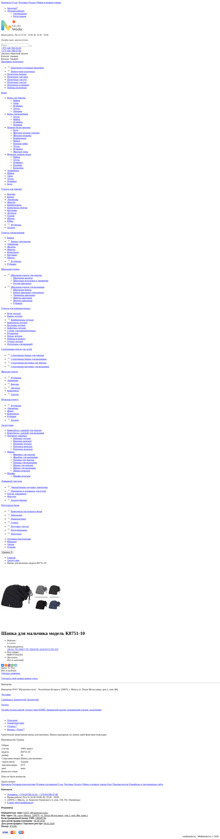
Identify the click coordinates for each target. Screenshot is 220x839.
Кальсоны (18, 168)
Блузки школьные (22, 283)
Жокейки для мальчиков (25, 457)
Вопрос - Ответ (16, 729)
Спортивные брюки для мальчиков (28, 359)
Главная (11, 557)
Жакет (10, 411)
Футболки (15, 225)
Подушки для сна (19, 526)
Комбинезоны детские (22, 320)
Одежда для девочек (11, 189)
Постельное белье (10, 505)
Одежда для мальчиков (12, 232)
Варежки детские (22, 438)
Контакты (6, 2)
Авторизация (20, 13)
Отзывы (11, 547)
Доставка (23, 2)
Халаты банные (18, 500)
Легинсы (11, 213)
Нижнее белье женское (19, 127)
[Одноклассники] (5, 665)
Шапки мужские (21, 470)
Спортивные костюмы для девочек (28, 363)
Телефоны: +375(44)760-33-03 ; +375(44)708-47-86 (32, 794)
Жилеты (11, 247)
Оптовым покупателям (19, 539)
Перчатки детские (22, 443)
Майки (16, 100)
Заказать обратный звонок (14, 53)
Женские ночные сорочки (26, 133)
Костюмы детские (16, 325)
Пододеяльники (18, 530)
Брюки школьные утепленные (28, 292)
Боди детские (14, 313)
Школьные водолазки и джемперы (30, 280)
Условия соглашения (46, 784)
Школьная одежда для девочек (26, 275)
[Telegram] (15, 665)
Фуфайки (18, 106)
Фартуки (11, 496)
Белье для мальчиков (17, 114)
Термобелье (13, 170)
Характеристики (15, 723)
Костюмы (12, 210)
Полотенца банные (17, 74)
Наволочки (16, 515)
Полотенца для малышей (20, 344)
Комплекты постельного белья (26, 511)
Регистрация (19, 16)
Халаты (11, 227)
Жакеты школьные (22, 298)
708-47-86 (11, 51)
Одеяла (14, 522)
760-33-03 (11, 48)
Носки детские (14, 336)
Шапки (11, 452)
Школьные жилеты (23, 278)
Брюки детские (15, 316)
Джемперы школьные (24, 295)
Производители (121, 784)
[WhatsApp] (12, 665)
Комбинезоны (14, 205)
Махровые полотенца (12, 61)
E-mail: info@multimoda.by (20, 802)
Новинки (12, 541)
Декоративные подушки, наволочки (29, 487)
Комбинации (19, 138)
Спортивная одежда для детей (16, 349)
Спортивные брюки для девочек (27, 355)
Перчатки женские (22, 446)
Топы (16, 103)
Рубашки (11, 264)
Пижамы (17, 111)
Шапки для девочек (23, 465)
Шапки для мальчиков (24, 468)
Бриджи (11, 194)
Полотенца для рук (17, 79)
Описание (12, 720)
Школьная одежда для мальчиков (27, 287)
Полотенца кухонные (18, 85)
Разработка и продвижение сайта (146, 784)
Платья (10, 215)
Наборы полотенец (17, 87)
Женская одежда (9, 371)
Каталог (9, 59)
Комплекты (13, 252)
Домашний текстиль (11, 481)
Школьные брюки (22, 289)
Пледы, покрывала (16, 493)
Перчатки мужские (23, 449)
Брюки (10, 197)
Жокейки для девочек (24, 454)
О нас (15, 2)
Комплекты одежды (17, 207)
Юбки (10, 221)
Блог (109, 784)
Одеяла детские (15, 341)
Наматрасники (18, 519)
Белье (4, 92)
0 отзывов (11, 643)
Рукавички (12, 333)
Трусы (16, 108)
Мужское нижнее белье (19, 154)
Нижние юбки (20, 143)
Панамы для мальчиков (25, 462)
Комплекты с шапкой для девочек (24, 430)
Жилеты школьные (22, 300)
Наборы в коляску (16, 338)
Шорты (11, 218)
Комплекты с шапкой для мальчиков (25, 433)
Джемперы (12, 199)
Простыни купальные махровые (27, 67)
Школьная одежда (10, 269)
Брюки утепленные (20, 241)
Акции (10, 544)
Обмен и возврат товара (48, 2)
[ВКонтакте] (2, 665)
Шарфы (11, 473)
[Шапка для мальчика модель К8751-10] (31, 626)
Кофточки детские (16, 328)
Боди (15, 130)
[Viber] (9, 665)
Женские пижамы (22, 135)
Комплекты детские (17, 322)
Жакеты (11, 202)
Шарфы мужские (22, 476)
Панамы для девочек (23, 460)
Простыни (16, 534)
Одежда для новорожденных (16, 308)
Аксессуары (7, 425)
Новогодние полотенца (22, 71)
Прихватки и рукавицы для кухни (28, 491)
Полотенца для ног (17, 82)
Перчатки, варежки (17, 435)
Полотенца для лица (17, 77)
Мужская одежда (9, 399)
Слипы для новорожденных (21, 330)
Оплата (32, 2)
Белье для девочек (16, 98)
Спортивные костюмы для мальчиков (29, 366)
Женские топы (20, 151)
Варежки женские (22, 441)
